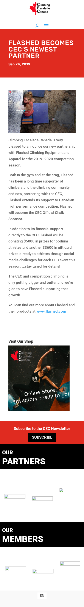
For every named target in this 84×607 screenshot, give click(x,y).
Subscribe (42, 437)
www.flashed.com (51, 311)
